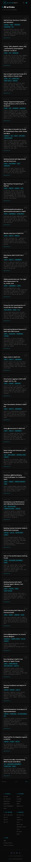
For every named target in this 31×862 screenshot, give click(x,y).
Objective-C (20, 806)
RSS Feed (19, 831)
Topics (18, 817)
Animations (7, 801)
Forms (5, 808)
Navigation (7, 803)
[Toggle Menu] (26, 3)
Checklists (20, 819)
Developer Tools (21, 826)
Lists (18, 822)
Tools (18, 829)
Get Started (7, 799)
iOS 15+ (6, 822)
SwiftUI (6, 796)
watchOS (19, 801)
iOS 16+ (6, 819)
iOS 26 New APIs (8, 815)
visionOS (19, 799)
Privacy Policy (8, 842)
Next (26, 781)
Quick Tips (20, 824)
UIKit (18, 803)
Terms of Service (8, 845)
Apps (5, 840)
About (18, 834)
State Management (8, 806)
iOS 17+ (6, 817)
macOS (18, 796)
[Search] (23, 3)
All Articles (20, 815)
